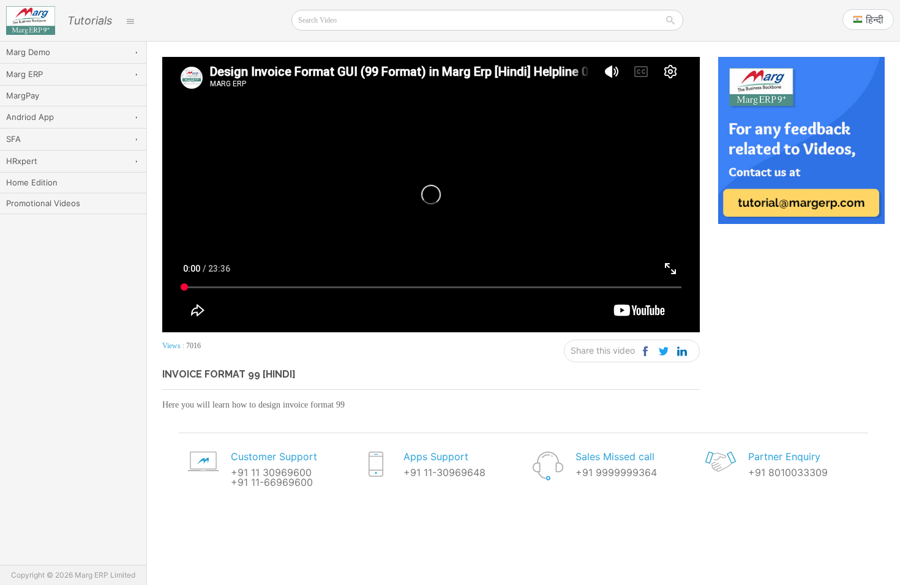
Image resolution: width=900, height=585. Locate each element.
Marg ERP (24, 74)
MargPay (22, 95)
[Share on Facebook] (645, 351)
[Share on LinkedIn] (682, 351)
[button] (868, 19)
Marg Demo (28, 52)
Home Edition (32, 182)
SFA (13, 139)
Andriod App (30, 117)
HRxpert (21, 161)
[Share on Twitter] (664, 351)
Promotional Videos (43, 203)
